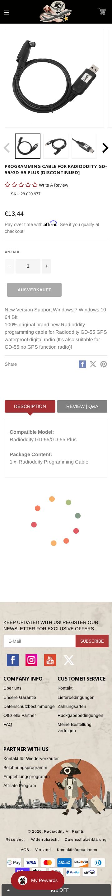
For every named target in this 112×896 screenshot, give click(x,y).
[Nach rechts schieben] (105, 148)
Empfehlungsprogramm (26, 776)
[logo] (56, 12)
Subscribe (92, 641)
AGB (25, 850)
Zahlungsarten (72, 706)
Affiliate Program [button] (19, 785)
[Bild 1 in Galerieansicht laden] (27, 146)
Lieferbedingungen (76, 697)
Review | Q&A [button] (82, 406)
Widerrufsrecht (45, 839)
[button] (102, 11)
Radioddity (54, 831)
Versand (43, 850)
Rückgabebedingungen (80, 715)
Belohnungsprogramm (25, 767)
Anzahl (12, 252)
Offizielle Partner (19, 715)
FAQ (7, 724)
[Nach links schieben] (7, 148)
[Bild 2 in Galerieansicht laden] (55, 146)
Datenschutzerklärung (85, 839)
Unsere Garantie (19, 697)
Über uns (12, 688)
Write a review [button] (17, 195)
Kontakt (65, 688)
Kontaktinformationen (77, 850)
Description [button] (30, 406)
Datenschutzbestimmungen (28, 706)
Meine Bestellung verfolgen (74, 727)
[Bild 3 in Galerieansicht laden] (84, 146)
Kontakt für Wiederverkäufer (31, 758)
